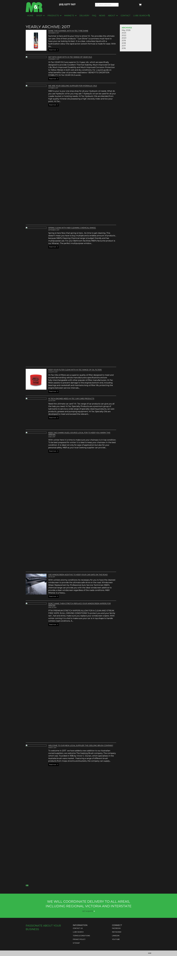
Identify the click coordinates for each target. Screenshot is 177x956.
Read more (53, 50)
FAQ (94, 15)
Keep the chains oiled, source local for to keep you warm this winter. (79, 434)
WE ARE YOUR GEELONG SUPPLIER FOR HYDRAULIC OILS (72, 86)
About (111, 15)
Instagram (116, 932)
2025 (124, 33)
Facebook (116, 928)
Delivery (84, 15)
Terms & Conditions (81, 936)
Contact (125, 15)
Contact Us (78, 928)
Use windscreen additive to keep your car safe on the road (78, 575)
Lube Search (140, 15)
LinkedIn (115, 936)
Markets (69, 15)
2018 (124, 43)
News (102, 15)
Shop (39, 15)
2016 (124, 48)
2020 (124, 38)
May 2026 (126, 30)
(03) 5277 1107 (67, 4)
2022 (124, 35)
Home (30, 15)
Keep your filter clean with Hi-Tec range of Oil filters (75, 370)
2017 (124, 46)
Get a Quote (87, 911)
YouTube (116, 939)
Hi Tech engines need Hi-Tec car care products (71, 399)
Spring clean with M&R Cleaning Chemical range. (72, 228)
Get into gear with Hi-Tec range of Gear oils (70, 57)
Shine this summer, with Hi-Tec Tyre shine (68, 31)
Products (53, 15)
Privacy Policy (79, 939)
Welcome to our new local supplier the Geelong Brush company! (80, 745)
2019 (124, 40)
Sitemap (76, 943)
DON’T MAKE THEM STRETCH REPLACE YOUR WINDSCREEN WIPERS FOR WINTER (79, 604)
